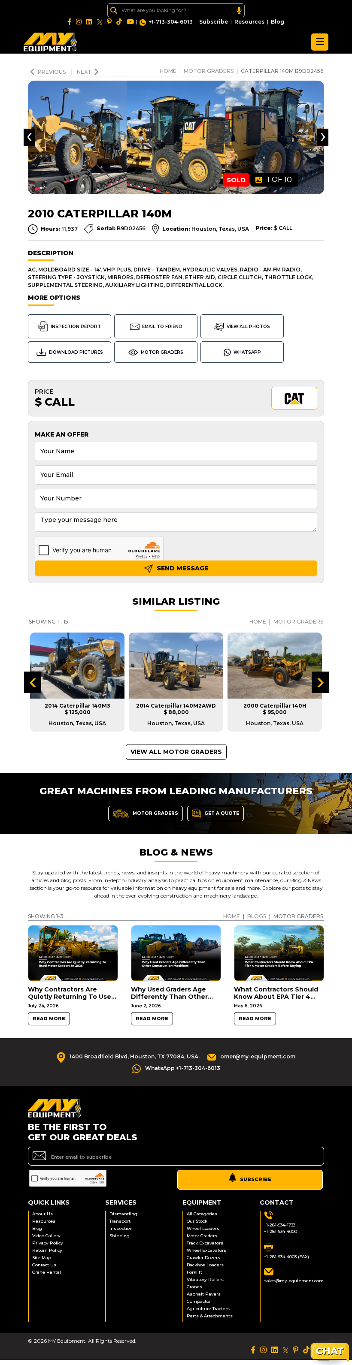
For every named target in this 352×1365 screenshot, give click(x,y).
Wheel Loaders (203, 1228)
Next (84, 72)
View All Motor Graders (176, 752)
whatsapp (247, 352)
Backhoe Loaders (205, 1265)
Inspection (121, 1228)
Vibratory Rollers (205, 1279)
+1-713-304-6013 (171, 21)
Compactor (199, 1301)
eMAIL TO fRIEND (162, 326)
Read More (49, 1018)
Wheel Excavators (206, 1250)
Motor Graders (209, 71)
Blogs (256, 916)
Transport (119, 1221)
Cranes (194, 1287)
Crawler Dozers (203, 1257)
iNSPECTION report (76, 326)
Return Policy (47, 1250)
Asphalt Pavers (204, 1294)
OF (279, 179)
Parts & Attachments (210, 1316)
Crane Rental (46, 1272)
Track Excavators (205, 1243)
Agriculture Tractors (208, 1308)
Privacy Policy (47, 1243)
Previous (52, 72)
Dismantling (123, 1214)
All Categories (202, 1214)
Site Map (41, 1257)
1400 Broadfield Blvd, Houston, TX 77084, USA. (135, 1056)
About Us (42, 1214)
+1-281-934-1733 (279, 1225)
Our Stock (197, 1221)
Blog (277, 21)
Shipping (119, 1235)
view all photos (248, 326)
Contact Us (44, 1265)
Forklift (194, 1272)
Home (168, 71)
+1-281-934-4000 (280, 1231)
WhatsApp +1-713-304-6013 (182, 1068)
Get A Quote (221, 813)
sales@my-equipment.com (294, 1281)
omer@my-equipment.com (257, 1056)
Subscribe (213, 21)
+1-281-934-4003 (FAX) (286, 1257)
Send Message (181, 568)
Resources (249, 21)
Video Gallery (46, 1235)
